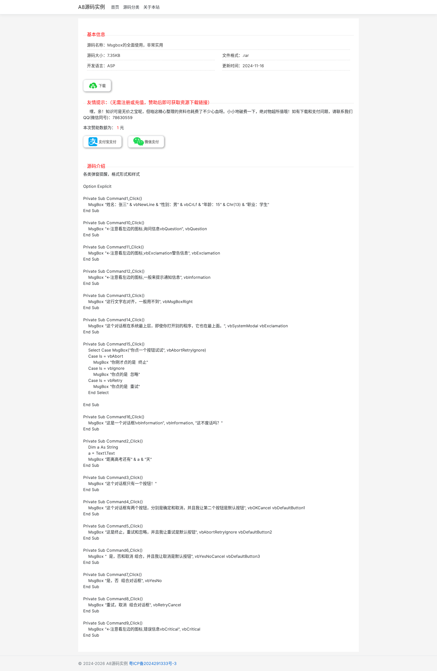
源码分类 (131, 7)
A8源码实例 (91, 7)
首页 (115, 7)
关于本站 (151, 7)
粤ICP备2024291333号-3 (153, 663)
